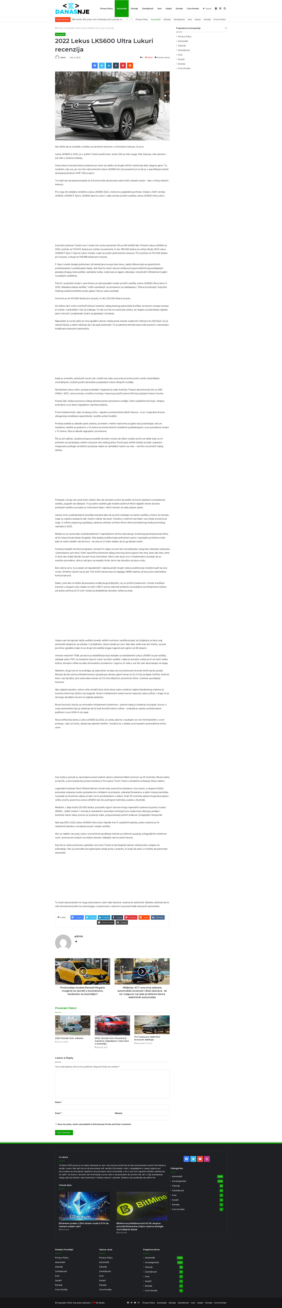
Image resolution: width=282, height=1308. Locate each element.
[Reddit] (130, 66)
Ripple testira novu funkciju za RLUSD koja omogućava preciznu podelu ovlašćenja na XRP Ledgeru (117, 19)
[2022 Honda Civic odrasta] (72, 1025)
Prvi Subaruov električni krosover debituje (147, 1038)
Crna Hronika (193, 8)
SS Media (100, 1303)
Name (58, 1102)
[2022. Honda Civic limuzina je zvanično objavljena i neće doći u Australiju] (112, 1025)
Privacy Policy (106, 8)
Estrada (179, 8)
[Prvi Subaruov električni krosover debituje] (152, 1024)
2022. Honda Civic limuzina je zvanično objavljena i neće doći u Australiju (112, 1041)
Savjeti (169, 8)
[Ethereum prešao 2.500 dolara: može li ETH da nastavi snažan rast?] (84, 1206)
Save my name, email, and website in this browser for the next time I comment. (94, 1124)
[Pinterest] (123, 66)
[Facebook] (95, 66)
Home (60, 28)
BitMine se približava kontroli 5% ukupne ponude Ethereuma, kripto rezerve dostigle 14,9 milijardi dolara (139, 1226)
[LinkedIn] (109, 66)
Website (118, 1113)
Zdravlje (134, 8)
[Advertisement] (112, 221)
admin (63, 57)
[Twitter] (102, 66)
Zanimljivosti (147, 8)
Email (58, 1113)
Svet (159, 8)
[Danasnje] (72, 8)
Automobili (122, 8)
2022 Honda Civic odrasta (69, 1038)
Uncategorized (179, 1181)
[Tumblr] (116, 66)
